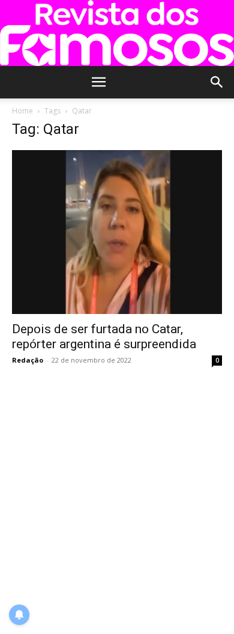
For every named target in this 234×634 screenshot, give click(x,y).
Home (22, 111)
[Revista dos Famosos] (117, 33)
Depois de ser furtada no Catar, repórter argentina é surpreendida (104, 336)
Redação (27, 359)
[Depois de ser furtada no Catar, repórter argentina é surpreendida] (117, 231)
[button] (98, 82)
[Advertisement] (117, 501)
